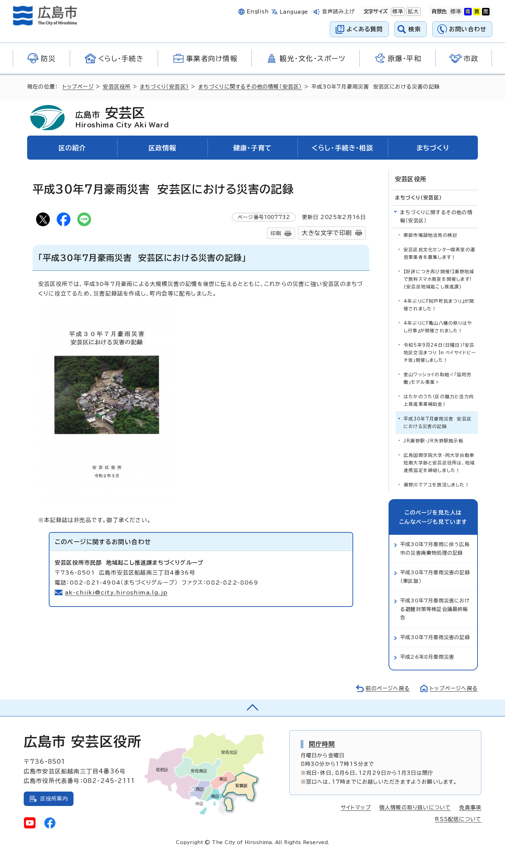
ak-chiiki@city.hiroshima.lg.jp (116, 592)
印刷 (276, 233)
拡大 (412, 11)
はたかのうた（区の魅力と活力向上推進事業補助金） (439, 400)
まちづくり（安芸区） (164, 86)
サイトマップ (356, 807)
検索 (414, 29)
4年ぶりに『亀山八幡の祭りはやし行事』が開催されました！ (438, 327)
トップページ (78, 86)
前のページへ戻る (388, 688)
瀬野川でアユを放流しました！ (437, 485)
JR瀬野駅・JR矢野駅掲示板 (433, 441)
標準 (397, 11)
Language (294, 11)
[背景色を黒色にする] (486, 11)
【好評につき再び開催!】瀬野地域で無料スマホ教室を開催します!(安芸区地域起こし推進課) (439, 279)
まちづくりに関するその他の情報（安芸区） (250, 86)
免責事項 (470, 807)
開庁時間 (322, 744)
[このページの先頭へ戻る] (252, 708)
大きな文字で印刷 (327, 233)
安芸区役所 (117, 86)
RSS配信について (458, 819)
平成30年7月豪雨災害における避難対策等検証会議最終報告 (435, 609)
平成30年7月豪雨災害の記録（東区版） (435, 576)
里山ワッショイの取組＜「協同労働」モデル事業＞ (437, 378)
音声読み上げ (338, 11)
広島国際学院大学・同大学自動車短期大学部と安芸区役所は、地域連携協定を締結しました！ (439, 463)
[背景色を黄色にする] (477, 11)
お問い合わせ (467, 29)
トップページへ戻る (454, 688)
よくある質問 (365, 29)
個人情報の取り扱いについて (415, 807)
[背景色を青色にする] (468, 11)
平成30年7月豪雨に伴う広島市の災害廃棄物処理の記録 (435, 548)
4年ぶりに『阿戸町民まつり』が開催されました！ (439, 305)
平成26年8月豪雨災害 (427, 656)
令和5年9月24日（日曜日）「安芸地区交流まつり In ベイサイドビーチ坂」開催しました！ (440, 352)
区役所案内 (54, 798)
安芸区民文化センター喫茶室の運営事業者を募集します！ (439, 253)
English (258, 11)
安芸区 (122, 117)
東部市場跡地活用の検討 (430, 235)
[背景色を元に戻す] (455, 11)
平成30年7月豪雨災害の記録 (435, 637)
